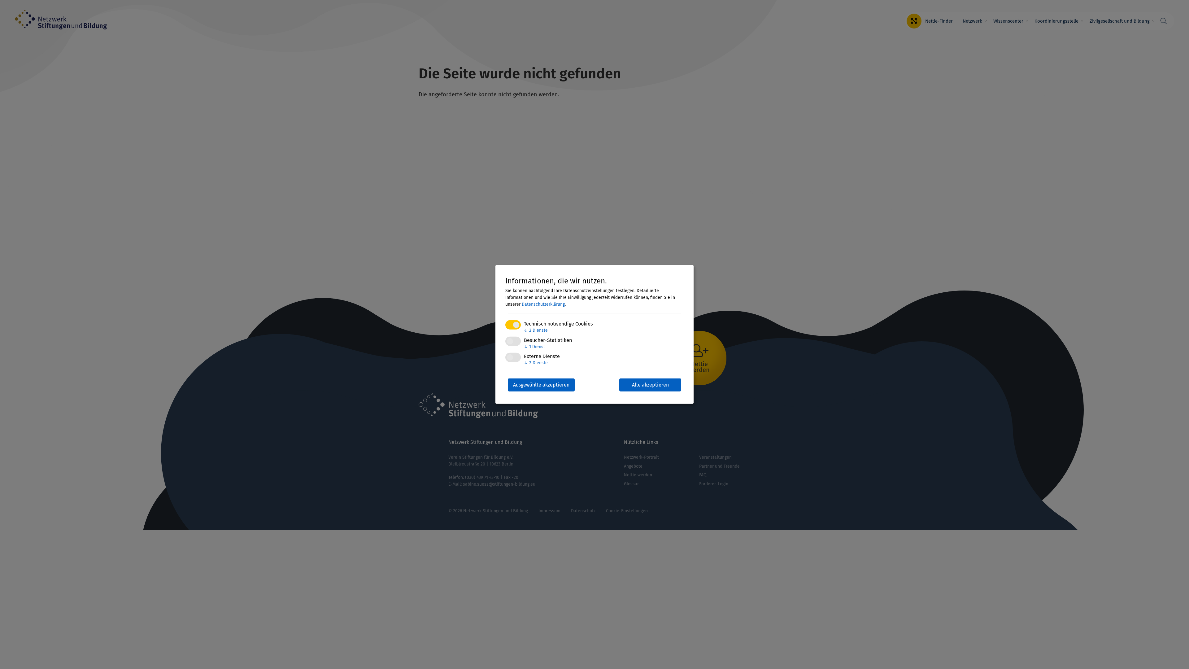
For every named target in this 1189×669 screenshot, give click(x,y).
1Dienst (534, 346)
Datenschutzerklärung (543, 304)
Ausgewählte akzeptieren (541, 385)
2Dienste (536, 330)
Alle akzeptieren (650, 385)
